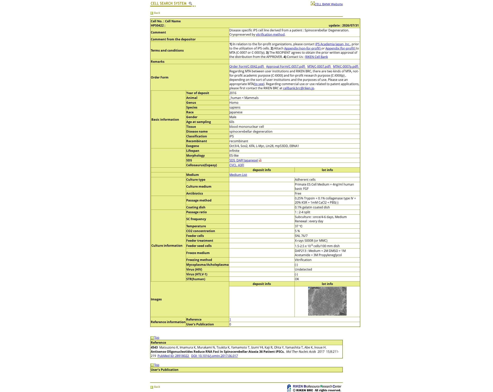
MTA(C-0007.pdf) (319, 66)
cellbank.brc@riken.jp (298, 88)
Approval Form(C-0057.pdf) (286, 66)
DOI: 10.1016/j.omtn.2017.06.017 (214, 356)
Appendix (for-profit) (340, 48)
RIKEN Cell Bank (316, 57)
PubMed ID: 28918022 (174, 356)
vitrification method (270, 34)
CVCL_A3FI (236, 165)
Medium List (238, 175)
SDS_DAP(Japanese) (243, 160)
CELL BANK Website (329, 4)
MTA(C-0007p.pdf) (346, 66)
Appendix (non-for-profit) (302, 48)
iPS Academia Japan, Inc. (332, 44)
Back (156, 13)
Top (156, 337)
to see (259, 84)
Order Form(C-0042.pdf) (247, 66)
